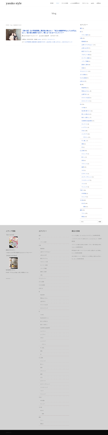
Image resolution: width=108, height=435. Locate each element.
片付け (83, 130)
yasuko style (14, 3)
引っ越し (84, 140)
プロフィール (85, 3)
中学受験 (84, 193)
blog (11, 25)
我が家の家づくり (86, 111)
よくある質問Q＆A (75, 3)
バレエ (83, 183)
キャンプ (84, 196)
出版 (83, 68)
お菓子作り (84, 94)
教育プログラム (86, 51)
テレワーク (84, 124)
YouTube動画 (83, 78)
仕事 (81, 38)
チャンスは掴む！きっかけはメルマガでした (82, 235)
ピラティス (84, 173)
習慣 (84, 206)
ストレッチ (84, 153)
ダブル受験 (83, 74)
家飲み (83, 216)
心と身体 (82, 150)
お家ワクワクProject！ (87, 44)
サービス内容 (65, 3)
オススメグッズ (86, 101)
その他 (83, 107)
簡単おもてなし (86, 91)
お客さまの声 (85, 48)
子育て (81, 190)
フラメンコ (84, 163)
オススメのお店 (86, 97)
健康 (83, 167)
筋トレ (83, 157)
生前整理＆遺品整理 (87, 120)
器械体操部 (34, 42)
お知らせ (82, 81)
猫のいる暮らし (86, 117)
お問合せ (99, 3)
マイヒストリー (51, 39)
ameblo (92, 3)
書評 (81, 28)
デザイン (85, 137)
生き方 (83, 203)
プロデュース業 (86, 54)
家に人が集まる (86, 114)
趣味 (81, 210)
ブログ (57, 3)
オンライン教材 (86, 58)
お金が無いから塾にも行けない (53, 42)
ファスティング (86, 180)
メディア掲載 (85, 61)
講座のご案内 (85, 64)
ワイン (83, 213)
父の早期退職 (28, 42)
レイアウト (84, 127)
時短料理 (84, 87)
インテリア (84, 134)
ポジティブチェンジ (87, 177)
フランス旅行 (85, 35)
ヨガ (83, 170)
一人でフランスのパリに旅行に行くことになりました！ (85, 238)
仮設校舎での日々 (41, 42)
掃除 (83, 144)
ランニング (84, 187)
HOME (51, 3)
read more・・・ (9, 278)
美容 (83, 160)
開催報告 (84, 41)
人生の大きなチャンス (67, 42)
